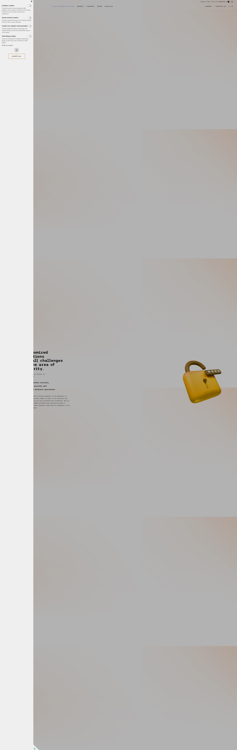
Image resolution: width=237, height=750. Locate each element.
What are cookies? (7, 45)
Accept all (16, 56)
